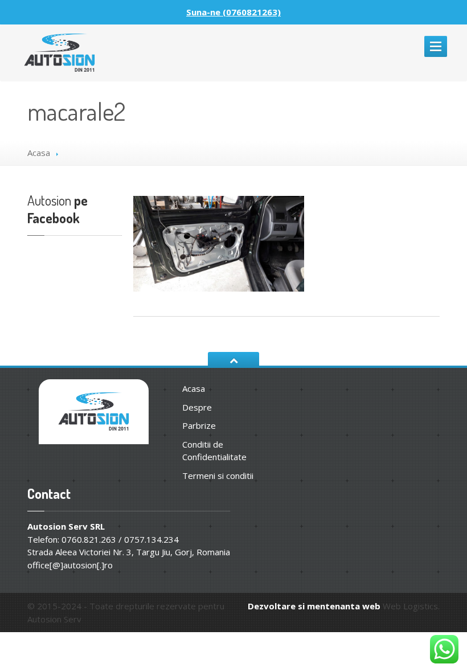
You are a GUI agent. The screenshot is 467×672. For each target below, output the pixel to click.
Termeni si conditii (217, 475)
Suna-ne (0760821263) (233, 12)
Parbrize (199, 425)
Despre (197, 407)
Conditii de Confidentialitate (214, 451)
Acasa (38, 152)
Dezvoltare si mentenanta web (314, 606)
